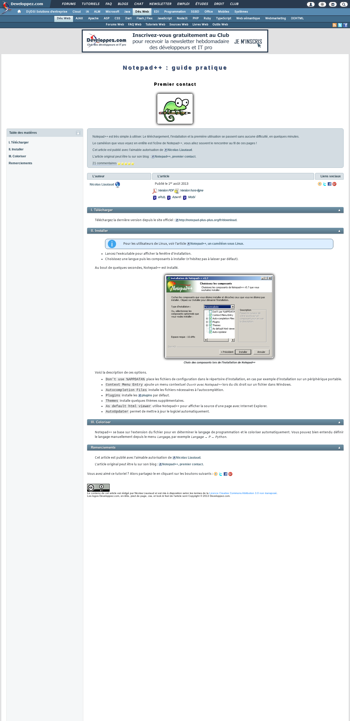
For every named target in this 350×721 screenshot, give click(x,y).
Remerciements (20, 163)
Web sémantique (248, 18)
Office (208, 12)
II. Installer (16, 149)
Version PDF (165, 191)
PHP (196, 18)
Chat (138, 4)
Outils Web (220, 24)
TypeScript (223, 18)
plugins (147, 395)
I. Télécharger (19, 142)
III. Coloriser (17, 156)
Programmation (175, 12)
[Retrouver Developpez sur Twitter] (340, 25)
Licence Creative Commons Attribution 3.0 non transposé (243, 493)
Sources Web (178, 24)
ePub (161, 197)
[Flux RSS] (335, 25)
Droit (218, 4)
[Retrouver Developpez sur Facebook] (345, 25)
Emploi (183, 4)
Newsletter (160, 4)
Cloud (77, 12)
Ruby (207, 18)
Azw (175, 197)
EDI (156, 12)
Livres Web (200, 24)
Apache (93, 18)
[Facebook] (329, 184)
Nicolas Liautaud (180, 150)
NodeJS (182, 18)
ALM (97, 12)
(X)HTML (297, 18)
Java (127, 12)
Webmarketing (275, 18)
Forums (68, 4)
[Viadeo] (320, 184)
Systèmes (241, 12)
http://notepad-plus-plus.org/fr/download (207, 220)
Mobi (191, 197)
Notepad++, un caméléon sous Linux (216, 243)
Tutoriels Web (155, 24)
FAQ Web (134, 24)
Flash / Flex (144, 18)
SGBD (195, 12)
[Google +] (334, 184)
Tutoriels (90, 4)
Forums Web (115, 24)
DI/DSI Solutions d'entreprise (46, 12)
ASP (106, 18)
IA (87, 12)
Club (234, 4)
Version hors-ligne (191, 191)
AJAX (79, 18)
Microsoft (112, 12)
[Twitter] (325, 184)
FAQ (108, 4)
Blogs (122, 4)
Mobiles (223, 12)
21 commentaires (104, 163)
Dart (128, 18)
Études (201, 4)
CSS (117, 18)
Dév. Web (142, 12)
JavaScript (165, 18)
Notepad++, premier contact (175, 156)
